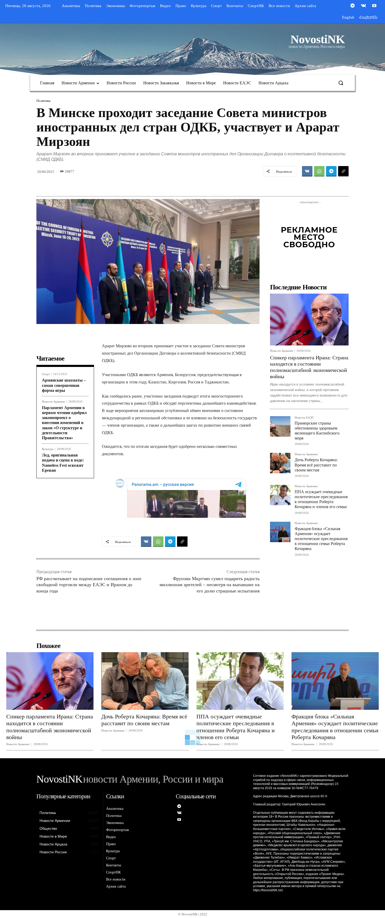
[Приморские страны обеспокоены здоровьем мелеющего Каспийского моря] (280, 426)
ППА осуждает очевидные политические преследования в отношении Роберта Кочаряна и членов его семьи (321, 499)
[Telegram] (352, 6)
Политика (43, 100)
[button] (341, 83)
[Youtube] (374, 6)
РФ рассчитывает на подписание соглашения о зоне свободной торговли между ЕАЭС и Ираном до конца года (88, 584)
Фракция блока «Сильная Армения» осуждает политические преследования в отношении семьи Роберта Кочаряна (321, 538)
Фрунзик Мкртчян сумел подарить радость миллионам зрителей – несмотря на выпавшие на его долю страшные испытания (210, 584)
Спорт (46, 374)
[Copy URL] (343, 171)
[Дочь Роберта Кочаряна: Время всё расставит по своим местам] (280, 463)
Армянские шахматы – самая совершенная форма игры (64, 385)
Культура (47, 449)
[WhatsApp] (319, 171)
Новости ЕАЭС (304, 417)
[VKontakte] (363, 6)
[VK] (307, 171)
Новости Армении (53, 401)
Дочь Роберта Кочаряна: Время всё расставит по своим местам (316, 465)
